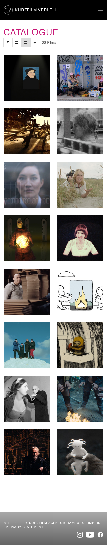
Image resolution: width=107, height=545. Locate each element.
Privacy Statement (25, 527)
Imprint (95, 522)
